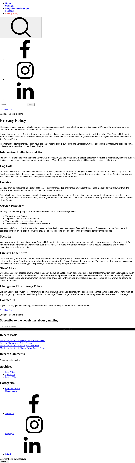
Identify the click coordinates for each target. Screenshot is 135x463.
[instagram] (25, 79)
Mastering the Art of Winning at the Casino (19, 345)
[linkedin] (25, 100)
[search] (21, 27)
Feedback (10, 11)
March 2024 (10, 377)
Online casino (11, 391)
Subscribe (67, 329)
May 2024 (10, 372)
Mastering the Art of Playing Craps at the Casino (22, 340)
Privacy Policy (11, 13)
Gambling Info (6, 109)
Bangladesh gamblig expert (17, 8)
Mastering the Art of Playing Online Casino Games (23, 348)
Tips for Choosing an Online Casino (16, 343)
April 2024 (10, 374)
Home (8, 3)
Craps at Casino (12, 388)
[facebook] (25, 59)
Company (9, 6)
